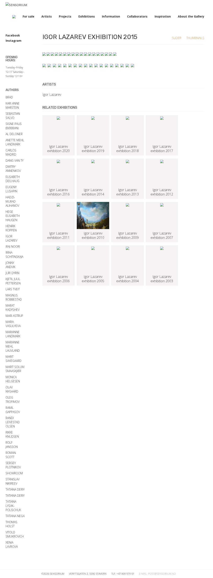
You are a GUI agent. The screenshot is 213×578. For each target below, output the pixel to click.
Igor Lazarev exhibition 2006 (58, 279)
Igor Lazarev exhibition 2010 (93, 235)
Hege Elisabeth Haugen (13, 216)
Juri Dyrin (12, 273)
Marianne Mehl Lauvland (13, 346)
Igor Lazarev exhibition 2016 (58, 192)
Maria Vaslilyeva (13, 324)
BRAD (9, 97)
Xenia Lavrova (12, 544)
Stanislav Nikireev (13, 481)
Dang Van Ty (15, 160)
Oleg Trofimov (13, 399)
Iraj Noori (13, 246)
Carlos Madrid (11, 152)
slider (177, 38)
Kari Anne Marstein (13, 105)
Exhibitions (86, 16)
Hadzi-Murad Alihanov (12, 201)
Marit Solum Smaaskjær (15, 369)
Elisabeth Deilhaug (13, 179)
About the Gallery (191, 16)
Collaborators (137, 16)
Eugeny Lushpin (11, 189)
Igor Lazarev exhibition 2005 (93, 279)
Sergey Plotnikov (13, 465)
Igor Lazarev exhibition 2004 (127, 279)
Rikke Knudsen (12, 434)
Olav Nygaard (12, 389)
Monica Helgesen (13, 379)
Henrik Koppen (11, 228)
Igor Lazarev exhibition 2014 (93, 192)
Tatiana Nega (15, 516)
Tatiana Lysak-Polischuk (13, 506)
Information (111, 16)
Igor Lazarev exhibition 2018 (127, 148)
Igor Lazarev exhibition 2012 (162, 192)
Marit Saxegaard (13, 359)
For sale (28, 16)
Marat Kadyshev (13, 307)
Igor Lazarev (51, 94)
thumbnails (195, 38)
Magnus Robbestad (14, 297)
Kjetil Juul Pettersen (13, 281)
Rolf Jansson (12, 445)
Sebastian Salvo (13, 116)
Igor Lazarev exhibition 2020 (58, 148)
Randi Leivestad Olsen (13, 422)
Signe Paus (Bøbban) (14, 126)
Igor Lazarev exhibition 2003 (162, 279)
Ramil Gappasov (13, 410)
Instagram (13, 41)
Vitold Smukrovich (15, 534)
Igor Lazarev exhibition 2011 (58, 235)
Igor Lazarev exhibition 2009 (127, 235)
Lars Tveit (13, 289)
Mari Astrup (14, 316)
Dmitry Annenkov (13, 169)
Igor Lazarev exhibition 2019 (93, 148)
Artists (46, 16)
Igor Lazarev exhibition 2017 (162, 148)
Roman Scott (11, 455)
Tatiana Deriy (15, 489)
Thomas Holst (11, 524)
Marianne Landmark (13, 334)
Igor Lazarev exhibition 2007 (162, 235)
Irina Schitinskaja (14, 255)
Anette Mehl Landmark (15, 142)
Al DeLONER (14, 134)
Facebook (13, 35)
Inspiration (163, 16)
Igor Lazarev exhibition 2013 (127, 192)
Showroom (14, 473)
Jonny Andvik (10, 265)
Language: (14, 17)
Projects (65, 16)
